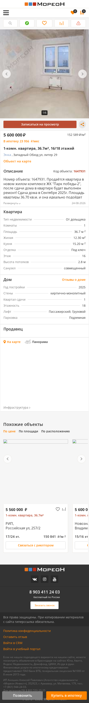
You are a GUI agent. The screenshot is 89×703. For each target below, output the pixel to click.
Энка (7, 155)
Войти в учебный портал (21, 649)
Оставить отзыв (15, 636)
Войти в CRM (12, 642)
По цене (9, 431)
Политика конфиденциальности (27, 630)
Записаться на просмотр (40, 124)
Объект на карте (17, 161)
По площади (28, 431)
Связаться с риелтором (36, 545)
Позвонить (22, 695)
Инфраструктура (15, 407)
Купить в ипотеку (66, 695)
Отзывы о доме (74, 279)
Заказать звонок (27, 7)
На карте (14, 342)
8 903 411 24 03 (44, 592)
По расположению (55, 431)
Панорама (40, 342)
